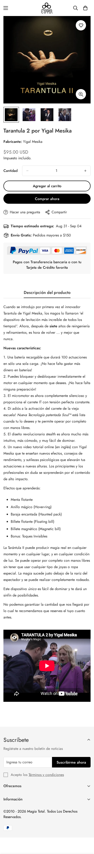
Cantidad (10, 170)
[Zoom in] (81, 94)
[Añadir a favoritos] (81, 25)
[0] (85, 8)
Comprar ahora (47, 198)
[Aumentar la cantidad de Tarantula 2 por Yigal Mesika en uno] (85, 171)
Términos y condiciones (46, 774)
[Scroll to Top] (85, 829)
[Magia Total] (47, 8)
